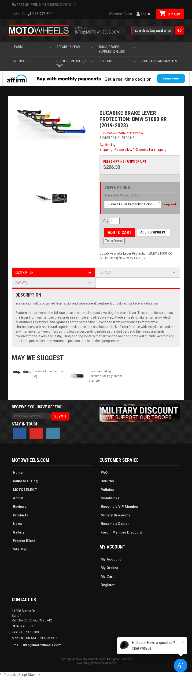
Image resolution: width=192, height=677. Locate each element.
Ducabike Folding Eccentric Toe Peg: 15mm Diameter (105, 376)
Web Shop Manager (103, 663)
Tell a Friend (114, 241)
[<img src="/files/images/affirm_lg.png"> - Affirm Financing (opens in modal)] (96, 78)
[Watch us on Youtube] (36, 433)
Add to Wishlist (153, 232)
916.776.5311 (24, 626)
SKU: (103, 138)
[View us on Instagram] (53, 433)
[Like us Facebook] (19, 433)
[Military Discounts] (140, 412)
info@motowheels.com (97, 32)
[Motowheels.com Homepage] (39, 30)
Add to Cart (119, 232)
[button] (157, 30)
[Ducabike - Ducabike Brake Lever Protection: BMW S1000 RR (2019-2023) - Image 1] (52, 125)
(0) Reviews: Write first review (121, 133)
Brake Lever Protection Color (122, 195)
